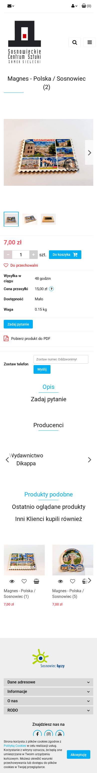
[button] (48, 682)
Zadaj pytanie (18, 324)
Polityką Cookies (15, 746)
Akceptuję (79, 755)
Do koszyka (62, 255)
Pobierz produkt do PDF (30, 338)
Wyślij (42, 369)
